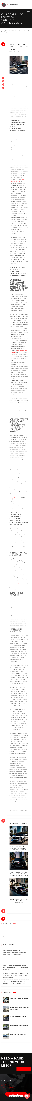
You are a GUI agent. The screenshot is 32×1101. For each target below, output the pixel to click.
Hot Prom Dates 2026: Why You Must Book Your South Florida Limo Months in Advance (19, 848)
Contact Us (23, 1069)
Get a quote (4, 1084)
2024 (13, 810)
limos (15, 812)
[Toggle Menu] (28, 12)
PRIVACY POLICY (6, 1086)
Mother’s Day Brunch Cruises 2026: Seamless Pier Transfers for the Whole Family (15, 975)
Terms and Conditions (7, 1087)
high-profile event (14, 498)
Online (4, 929)
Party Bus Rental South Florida (19, 998)
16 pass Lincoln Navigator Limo (19, 1025)
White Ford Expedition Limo (18, 1016)
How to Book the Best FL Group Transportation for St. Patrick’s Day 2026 (19, 899)
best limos (18, 810)
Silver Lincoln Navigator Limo (18, 1034)
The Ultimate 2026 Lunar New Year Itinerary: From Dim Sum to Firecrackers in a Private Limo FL (19, 874)
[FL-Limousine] (9, 4)
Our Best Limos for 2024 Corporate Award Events (19, 47)
